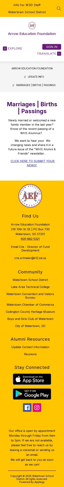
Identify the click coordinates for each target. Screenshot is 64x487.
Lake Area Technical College (30, 287)
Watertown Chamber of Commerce (30, 304)
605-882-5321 (30, 239)
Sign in (51, 47)
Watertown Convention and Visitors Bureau (30, 295)
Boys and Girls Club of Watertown (30, 319)
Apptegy (39, 481)
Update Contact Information (30, 347)
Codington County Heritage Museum (30, 311)
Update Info (36, 76)
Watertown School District (27, 12)
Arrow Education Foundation (32, 68)
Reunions (30, 354)
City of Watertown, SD (30, 326)
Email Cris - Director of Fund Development (30, 248)
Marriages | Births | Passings (36, 85)
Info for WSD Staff (27, 5)
